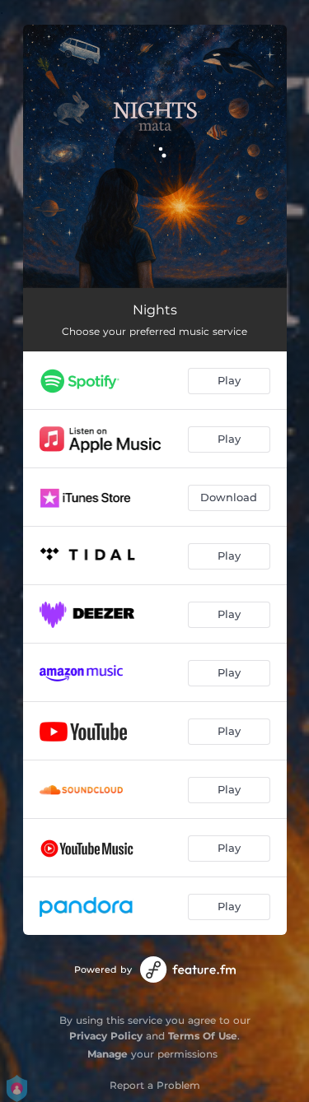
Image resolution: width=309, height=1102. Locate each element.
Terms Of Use (202, 1036)
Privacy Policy (106, 1036)
